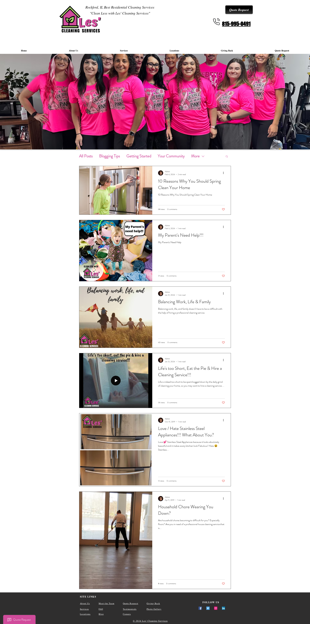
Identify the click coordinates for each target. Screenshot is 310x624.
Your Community (171, 156)
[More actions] (224, 173)
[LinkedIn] (223, 608)
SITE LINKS (88, 596)
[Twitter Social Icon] (208, 608)
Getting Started (138, 156)
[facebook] (200, 608)
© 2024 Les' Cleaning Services (150, 620)
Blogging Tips (109, 156)
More (195, 156)
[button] (226, 156)
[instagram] (215, 608)
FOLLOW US (210, 602)
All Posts (86, 156)
